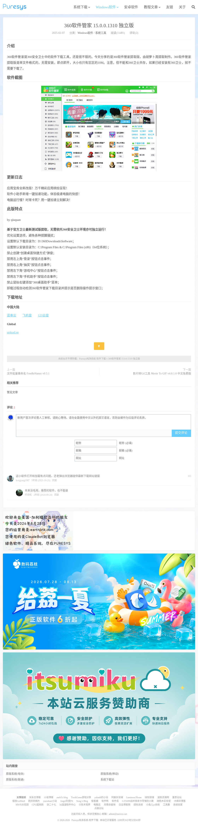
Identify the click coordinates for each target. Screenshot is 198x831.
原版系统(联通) (15, 779)
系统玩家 (178, 804)
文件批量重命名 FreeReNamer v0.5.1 (28, 373)
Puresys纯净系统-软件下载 (14, 7)
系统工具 (100, 32)
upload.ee (13, 332)
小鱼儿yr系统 (153, 804)
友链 (169, 7)
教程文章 (151, 7)
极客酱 (94, 801)
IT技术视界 (84, 804)
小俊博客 (48, 797)
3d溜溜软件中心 (67, 804)
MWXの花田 (22, 804)
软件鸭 (105, 801)
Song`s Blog (82, 801)
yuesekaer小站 (50, 801)
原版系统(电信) (15, 773)
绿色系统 (138, 804)
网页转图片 (34, 801)
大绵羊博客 (180, 801)
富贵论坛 (177, 797)
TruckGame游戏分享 (81, 797)
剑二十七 (51, 804)
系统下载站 (107, 779)
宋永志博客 (35, 797)
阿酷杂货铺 (117, 797)
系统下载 (80, 7)
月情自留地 (109, 804)
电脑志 (97, 804)
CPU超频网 (38, 804)
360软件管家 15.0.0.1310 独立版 (99, 25)
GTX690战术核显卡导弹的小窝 (138, 801)
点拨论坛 (99, 808)
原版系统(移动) (110, 773)
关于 (182, 7)
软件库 (115, 801)
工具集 (166, 804)
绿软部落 (149, 797)
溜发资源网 (163, 797)
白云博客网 (124, 804)
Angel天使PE (66, 801)
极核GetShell (18, 801)
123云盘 (43, 315)
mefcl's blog (62, 797)
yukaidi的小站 (101, 797)
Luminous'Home (134, 797)
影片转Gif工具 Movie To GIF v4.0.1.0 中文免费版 (162, 373)
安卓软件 (131, 7)
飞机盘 (27, 315)
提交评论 (181, 432)
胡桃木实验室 (164, 801)
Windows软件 (106, 7)
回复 (54, 480)
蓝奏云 (11, 315)
